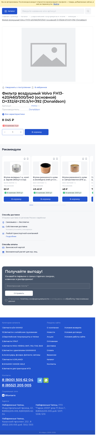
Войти (56, 4)
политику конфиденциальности (34, 299)
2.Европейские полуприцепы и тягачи (48, 16)
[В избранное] (27, 158)
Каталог (24, 16)
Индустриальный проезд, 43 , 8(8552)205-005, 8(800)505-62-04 (18, 409)
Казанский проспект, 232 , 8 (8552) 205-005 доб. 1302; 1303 (17, 421)
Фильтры (72, 16)
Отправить (19, 293)
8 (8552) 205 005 (16, 385)
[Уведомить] (24, 158)
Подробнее (11, 236)
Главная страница (10, 16)
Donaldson (34, 109)
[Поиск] (88, 11)
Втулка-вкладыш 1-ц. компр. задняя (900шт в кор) (16, 178)
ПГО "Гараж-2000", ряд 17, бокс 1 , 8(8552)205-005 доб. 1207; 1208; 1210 (51, 409)
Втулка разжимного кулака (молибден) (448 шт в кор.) (44, 179)
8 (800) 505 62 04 (17, 380)
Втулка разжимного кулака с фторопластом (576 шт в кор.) (73, 179)
